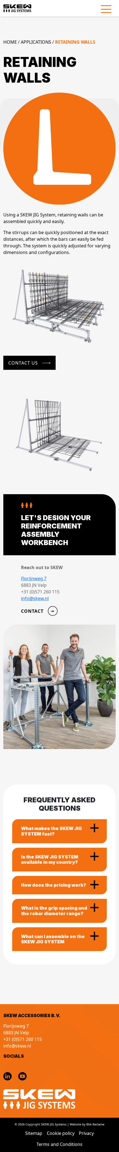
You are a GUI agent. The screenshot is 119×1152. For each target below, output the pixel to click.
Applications (36, 42)
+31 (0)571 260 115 (22, 1039)
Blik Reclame (95, 1124)
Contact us (23, 363)
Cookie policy (60, 1133)
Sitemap (33, 1133)
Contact (32, 611)
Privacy (86, 1133)
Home (10, 42)
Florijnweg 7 (33, 578)
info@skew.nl (35, 598)
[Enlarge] (108, 276)
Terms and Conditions (59, 1144)
